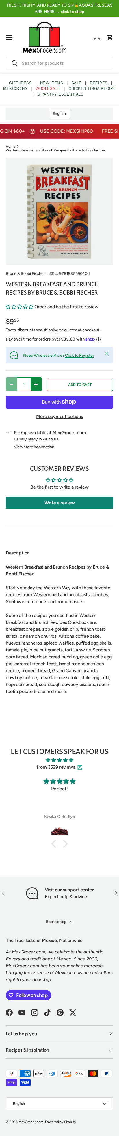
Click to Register (79, 355)
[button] (109, 37)
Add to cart (80, 385)
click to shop (72, 11)
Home (10, 146)
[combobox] (59, 63)
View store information (34, 446)
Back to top (56, 921)
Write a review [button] (59, 503)
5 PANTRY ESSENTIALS (61, 94)
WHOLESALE (48, 88)
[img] (59, 760)
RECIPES (99, 83)
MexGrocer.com (30, 1122)
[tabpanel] (59, 629)
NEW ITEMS (51, 83)
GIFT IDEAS (20, 83)
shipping (50, 330)
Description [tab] (17, 553)
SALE (76, 83)
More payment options (59, 416)
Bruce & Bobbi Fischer (25, 273)
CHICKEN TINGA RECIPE (92, 88)
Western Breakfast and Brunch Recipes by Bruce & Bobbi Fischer (56, 150)
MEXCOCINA (15, 88)
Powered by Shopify (60, 1122)
